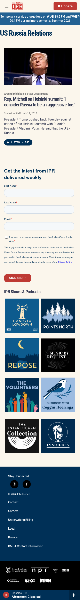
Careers (13, 511)
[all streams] (74, 595)
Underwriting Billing (20, 519)
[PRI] (55, 570)
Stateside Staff (12, 113)
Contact (13, 502)
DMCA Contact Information (25, 546)
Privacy (13, 537)
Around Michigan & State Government (26, 93)
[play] (6, 595)
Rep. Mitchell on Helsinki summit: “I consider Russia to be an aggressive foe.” (39, 102)
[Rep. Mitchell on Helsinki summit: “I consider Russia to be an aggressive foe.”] (38, 67)
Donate (67, 6)
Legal (11, 528)
